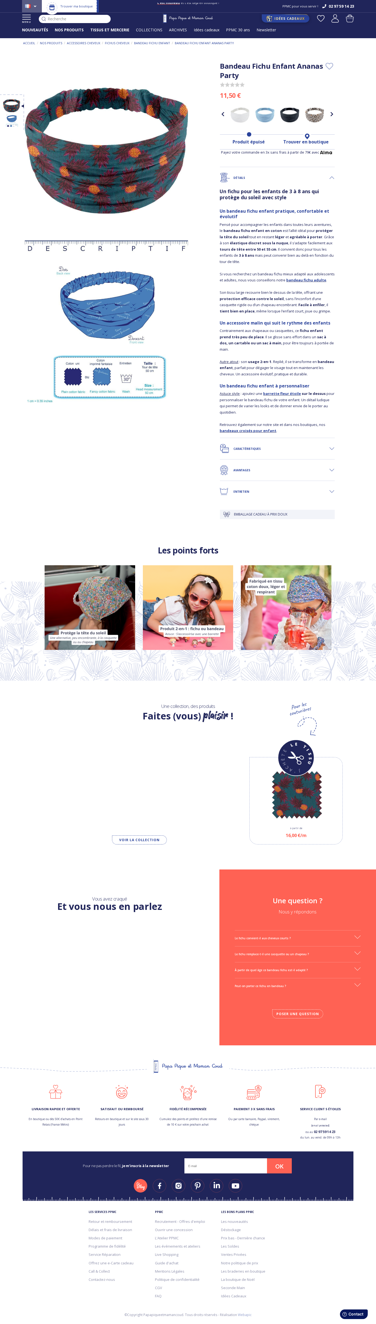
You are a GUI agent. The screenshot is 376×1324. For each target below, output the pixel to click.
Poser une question (297, 1014)
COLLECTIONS (149, 29)
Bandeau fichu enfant (152, 43)
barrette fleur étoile (282, 393)
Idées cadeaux (206, 29)
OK (279, 1166)
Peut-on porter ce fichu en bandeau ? (260, 986)
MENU (26, 22)
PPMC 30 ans (238, 29)
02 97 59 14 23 (324, 1131)
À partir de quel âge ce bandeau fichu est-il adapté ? (271, 970)
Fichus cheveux (117, 43)
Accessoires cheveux (83, 43)
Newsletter (266, 29)
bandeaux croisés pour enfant (248, 430)
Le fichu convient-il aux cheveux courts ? (263, 938)
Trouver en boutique (306, 142)
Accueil (29, 43)
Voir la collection (139, 840)
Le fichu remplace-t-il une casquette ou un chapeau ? (272, 954)
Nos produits (51, 43)
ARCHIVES (178, 29)
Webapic (245, 1314)
